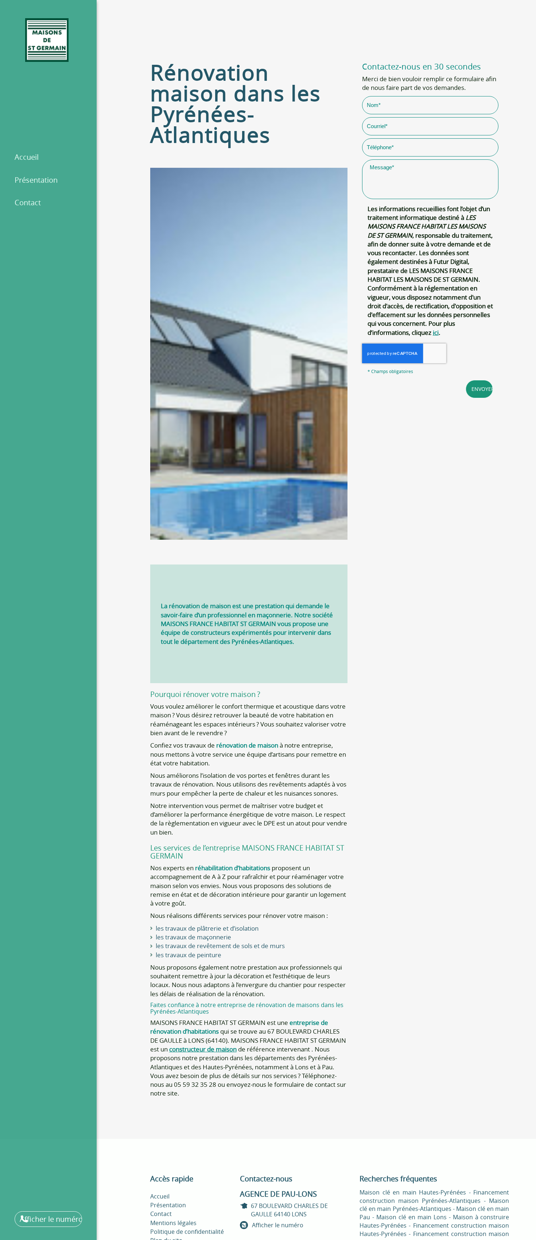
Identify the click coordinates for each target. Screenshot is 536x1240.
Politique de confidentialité (187, 1232)
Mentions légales (173, 1223)
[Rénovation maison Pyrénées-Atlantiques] (249, 354)
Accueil (27, 157)
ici (436, 332)
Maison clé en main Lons (411, 1217)
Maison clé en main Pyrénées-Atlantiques (434, 1205)
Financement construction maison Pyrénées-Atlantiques (434, 1196)
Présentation (36, 180)
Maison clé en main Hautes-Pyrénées (413, 1192)
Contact (28, 202)
